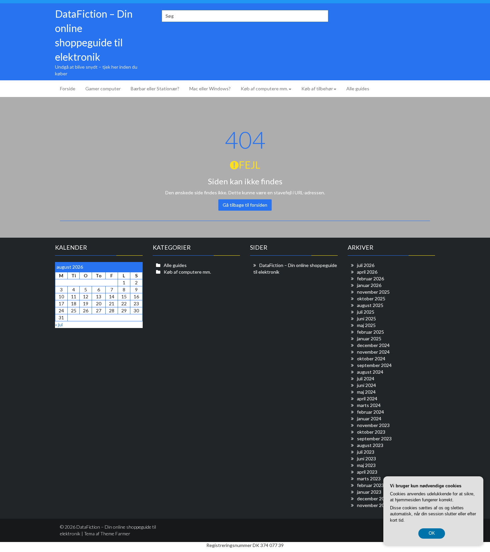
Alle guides (357, 88)
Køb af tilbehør (317, 88)
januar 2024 (369, 418)
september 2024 (374, 365)
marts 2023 (369, 478)
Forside (67, 88)
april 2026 (367, 272)
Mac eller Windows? (210, 88)
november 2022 (373, 505)
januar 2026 (369, 285)
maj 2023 (366, 465)
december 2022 (373, 498)
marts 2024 (369, 405)
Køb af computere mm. (264, 88)
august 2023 (370, 445)
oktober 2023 (371, 432)
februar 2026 (370, 278)
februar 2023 (370, 485)
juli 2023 (365, 452)
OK (432, 533)
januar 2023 (369, 492)
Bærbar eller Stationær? (155, 88)
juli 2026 (365, 265)
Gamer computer (103, 88)
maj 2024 (366, 392)
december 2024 (373, 345)
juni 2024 (366, 385)
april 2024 (367, 398)
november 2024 (373, 352)
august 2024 (370, 372)
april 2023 (367, 472)
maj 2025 (366, 325)
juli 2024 (365, 378)
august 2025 (370, 305)
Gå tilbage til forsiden (245, 205)
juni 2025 (366, 318)
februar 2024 (370, 412)
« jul (59, 324)
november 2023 (373, 425)
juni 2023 (366, 458)
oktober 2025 (371, 298)
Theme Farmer (115, 533)
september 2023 (374, 438)
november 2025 (373, 292)
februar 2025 (370, 332)
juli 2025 (365, 312)
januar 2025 (369, 338)
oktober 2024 (371, 358)
